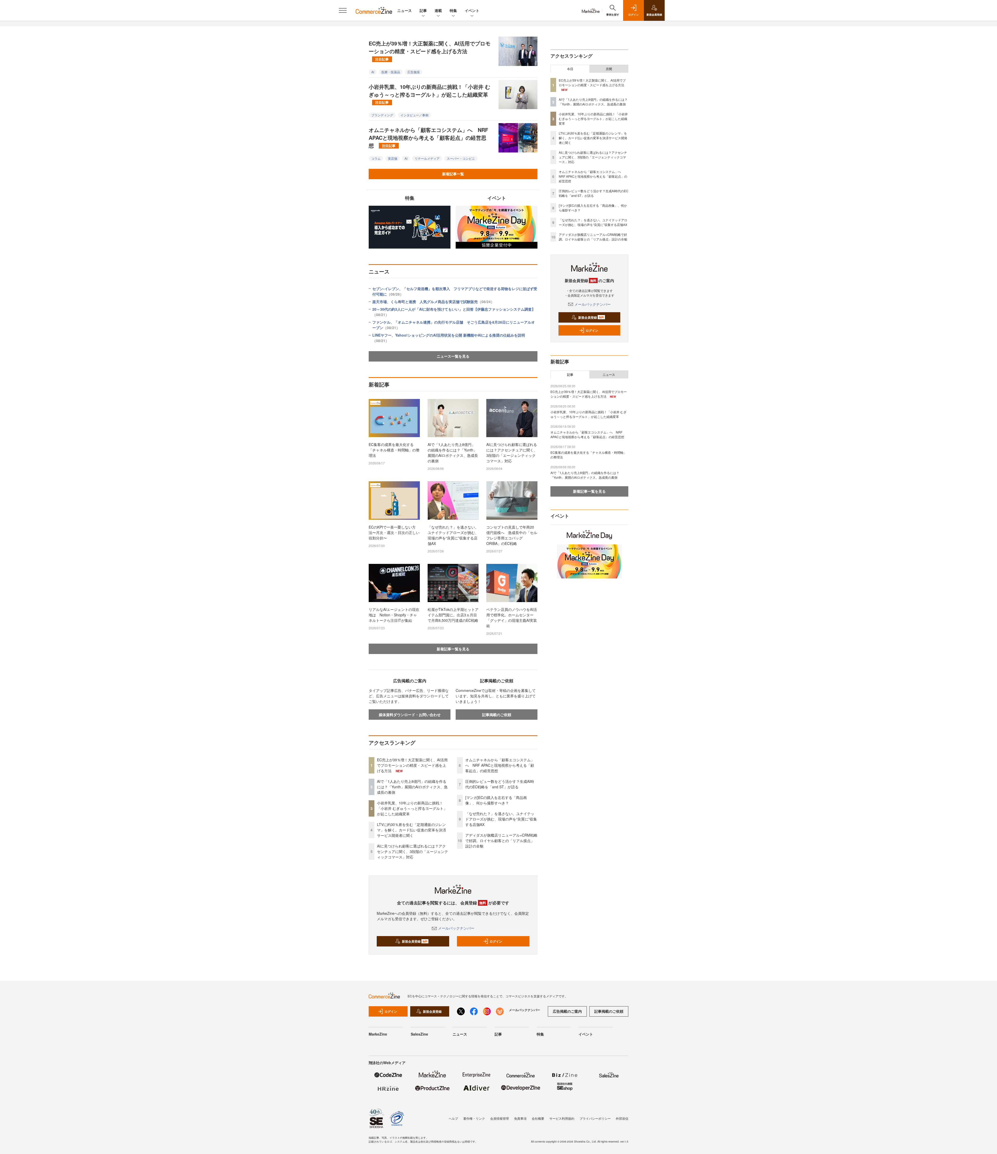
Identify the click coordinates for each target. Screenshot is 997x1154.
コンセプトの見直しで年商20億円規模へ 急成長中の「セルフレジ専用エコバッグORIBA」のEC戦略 (511, 535)
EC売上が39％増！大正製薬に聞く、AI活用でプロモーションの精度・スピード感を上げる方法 (429, 50)
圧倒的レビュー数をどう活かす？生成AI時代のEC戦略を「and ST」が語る (499, 784)
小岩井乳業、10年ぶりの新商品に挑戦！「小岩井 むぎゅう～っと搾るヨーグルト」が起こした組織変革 (429, 94)
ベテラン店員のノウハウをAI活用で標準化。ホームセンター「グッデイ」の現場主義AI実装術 (511, 617)
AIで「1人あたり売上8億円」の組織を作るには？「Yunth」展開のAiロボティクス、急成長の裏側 (453, 452)
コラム (376, 158)
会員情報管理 (499, 1118)
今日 (570, 68)
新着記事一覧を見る (453, 648)
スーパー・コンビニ (461, 158)
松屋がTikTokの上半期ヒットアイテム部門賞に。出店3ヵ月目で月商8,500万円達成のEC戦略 (453, 615)
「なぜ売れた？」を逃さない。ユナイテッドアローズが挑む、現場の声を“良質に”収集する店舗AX (453, 535)
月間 (609, 68)
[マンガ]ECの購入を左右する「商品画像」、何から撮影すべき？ (496, 800)
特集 (453, 10)
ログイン (496, 941)
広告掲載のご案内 (567, 1011)
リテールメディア (427, 158)
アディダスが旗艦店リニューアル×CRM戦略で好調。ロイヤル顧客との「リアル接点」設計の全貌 (501, 840)
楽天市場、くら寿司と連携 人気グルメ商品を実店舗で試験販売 (433, 301)
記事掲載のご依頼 (496, 714)
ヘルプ (453, 1118)
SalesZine (419, 1034)
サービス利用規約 (561, 1118)
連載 (438, 10)
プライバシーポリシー (595, 1118)
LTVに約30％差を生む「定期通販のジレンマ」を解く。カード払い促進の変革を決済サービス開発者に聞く (411, 830)
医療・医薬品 (390, 72)
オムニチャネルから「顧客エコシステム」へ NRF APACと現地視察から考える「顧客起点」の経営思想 (428, 137)
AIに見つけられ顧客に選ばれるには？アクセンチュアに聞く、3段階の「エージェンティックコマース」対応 (511, 452)
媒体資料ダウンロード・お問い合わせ (410, 714)
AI (372, 72)
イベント (472, 10)
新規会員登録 (415, 941)
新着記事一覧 (453, 173)
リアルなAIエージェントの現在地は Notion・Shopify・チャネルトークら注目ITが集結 (394, 615)
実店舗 (392, 158)
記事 (423, 10)
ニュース (404, 10)
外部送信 (622, 1118)
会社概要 (538, 1118)
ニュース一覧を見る (453, 356)
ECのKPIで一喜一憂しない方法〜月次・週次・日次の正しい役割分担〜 (394, 532)
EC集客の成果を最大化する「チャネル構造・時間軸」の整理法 (394, 450)
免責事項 (520, 1118)
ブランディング (382, 115)
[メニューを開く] (342, 10)
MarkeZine (378, 1034)
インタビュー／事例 (414, 115)
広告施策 (413, 72)
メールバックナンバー (456, 928)
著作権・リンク (474, 1118)
